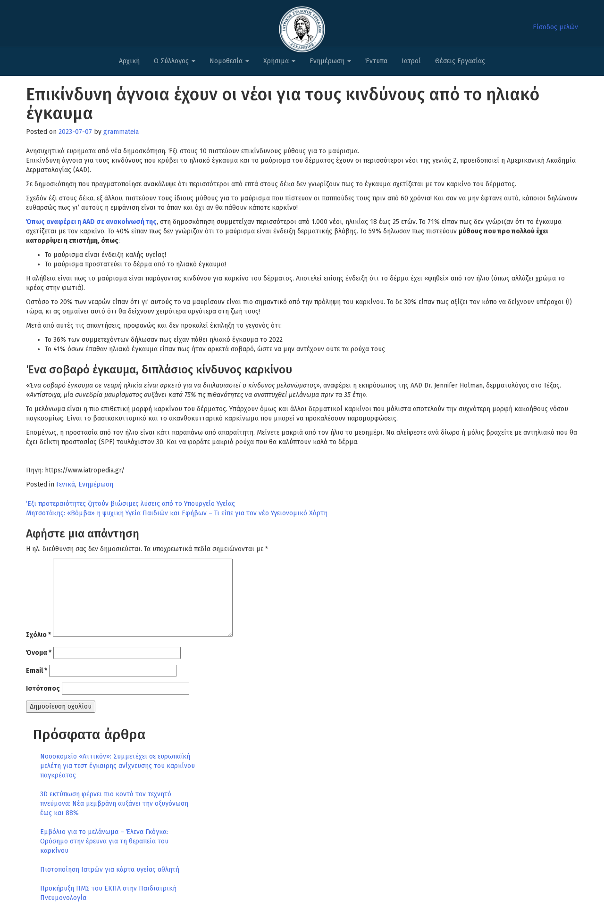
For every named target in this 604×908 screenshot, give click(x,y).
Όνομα (38, 653)
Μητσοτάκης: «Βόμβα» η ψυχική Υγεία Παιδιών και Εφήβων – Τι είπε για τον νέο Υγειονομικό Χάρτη (176, 513)
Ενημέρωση (328, 61)
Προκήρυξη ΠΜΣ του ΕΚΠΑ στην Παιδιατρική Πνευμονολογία (108, 893)
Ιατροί (411, 61)
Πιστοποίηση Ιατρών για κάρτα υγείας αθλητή (109, 870)
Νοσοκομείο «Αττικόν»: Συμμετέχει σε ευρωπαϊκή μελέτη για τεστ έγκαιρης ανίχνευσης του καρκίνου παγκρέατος (117, 765)
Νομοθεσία (227, 61)
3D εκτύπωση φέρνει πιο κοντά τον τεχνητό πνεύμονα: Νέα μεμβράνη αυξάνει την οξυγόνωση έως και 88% (114, 803)
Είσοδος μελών (555, 27)
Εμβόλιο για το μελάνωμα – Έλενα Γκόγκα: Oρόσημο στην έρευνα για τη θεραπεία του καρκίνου (104, 841)
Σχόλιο (38, 635)
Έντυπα (376, 61)
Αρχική (129, 61)
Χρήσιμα (277, 61)
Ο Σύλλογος (172, 61)
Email (36, 671)
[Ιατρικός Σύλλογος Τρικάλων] (302, 27)
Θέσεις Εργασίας (460, 61)
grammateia (121, 132)
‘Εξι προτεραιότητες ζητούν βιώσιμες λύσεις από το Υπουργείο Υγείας (130, 504)
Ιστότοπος (43, 689)
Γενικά (65, 484)
